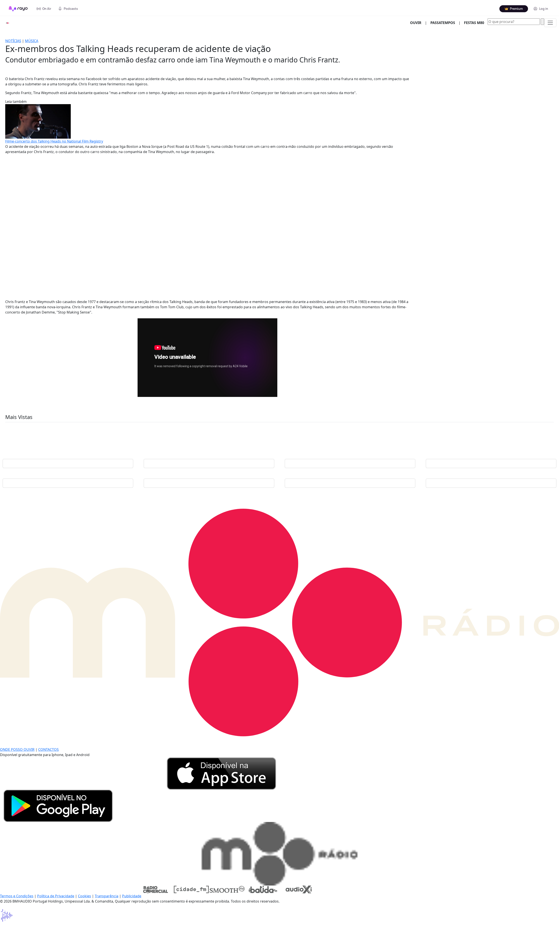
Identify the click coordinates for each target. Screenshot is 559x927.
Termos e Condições (16, 896)
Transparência (106, 896)
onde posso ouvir (17, 749)
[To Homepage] (18, 9)
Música (31, 40)
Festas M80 (474, 22)
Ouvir (417, 22)
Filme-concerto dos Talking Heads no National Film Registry (54, 141)
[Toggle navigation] (550, 22)
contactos (48, 749)
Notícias (13, 40)
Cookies (84, 896)
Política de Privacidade (55, 896)
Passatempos (442, 22)
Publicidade (131, 896)
